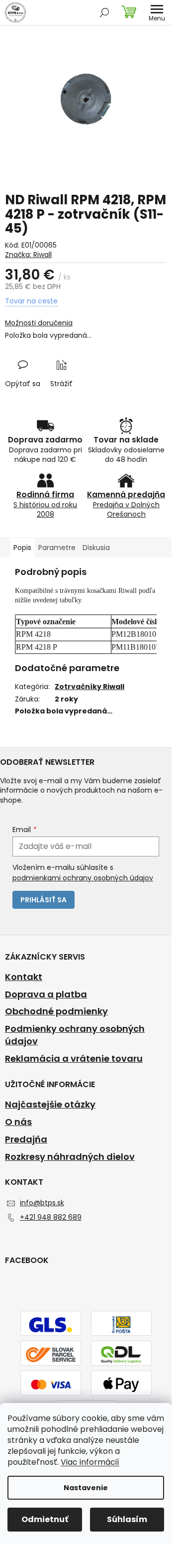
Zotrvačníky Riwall (89, 687)
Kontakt (23, 977)
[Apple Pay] (121, 1384)
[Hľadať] (104, 12)
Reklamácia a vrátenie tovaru (74, 1059)
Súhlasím (127, 1519)
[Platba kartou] (51, 1384)
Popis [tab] (22, 548)
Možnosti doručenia (39, 323)
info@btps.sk (42, 1203)
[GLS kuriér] (51, 1324)
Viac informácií (90, 1462)
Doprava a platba (46, 994)
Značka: (28, 255)
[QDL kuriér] (121, 1354)
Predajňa (26, 1139)
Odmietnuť (44, 1519)
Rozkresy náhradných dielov (70, 1157)
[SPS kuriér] (51, 1354)
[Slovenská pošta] (121, 1324)
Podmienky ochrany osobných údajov (75, 1035)
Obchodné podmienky (56, 1011)
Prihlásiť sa (43, 900)
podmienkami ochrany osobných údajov (82, 878)
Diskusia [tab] (96, 548)
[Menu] (157, 12)
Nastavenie (86, 1488)
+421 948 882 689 (51, 1217)
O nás (18, 1122)
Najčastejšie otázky (50, 1105)
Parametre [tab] (57, 548)
